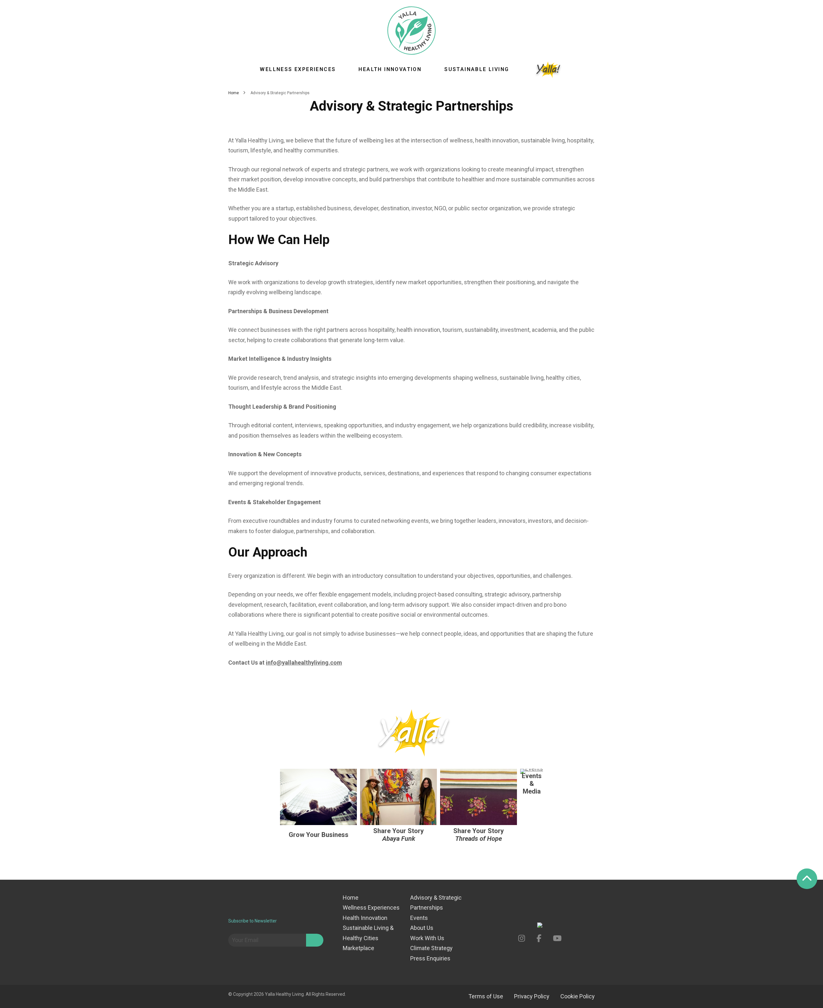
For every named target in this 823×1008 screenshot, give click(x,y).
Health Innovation (389, 69)
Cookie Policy (577, 996)
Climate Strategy (431, 948)
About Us (421, 927)
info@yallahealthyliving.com (304, 662)
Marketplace (358, 948)
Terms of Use (485, 996)
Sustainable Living (476, 69)
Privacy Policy (531, 996)
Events (419, 917)
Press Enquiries (430, 958)
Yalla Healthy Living (284, 994)
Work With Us (427, 938)
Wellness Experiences (298, 69)
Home (350, 897)
